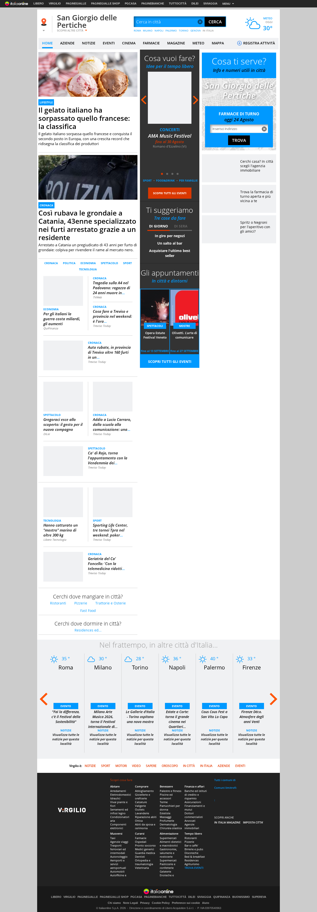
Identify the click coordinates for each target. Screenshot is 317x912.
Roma (65, 667)
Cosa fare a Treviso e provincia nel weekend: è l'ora (112, 316)
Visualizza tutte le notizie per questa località (65, 739)
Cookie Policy (161, 902)
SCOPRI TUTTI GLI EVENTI (169, 193)
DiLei (46, 434)
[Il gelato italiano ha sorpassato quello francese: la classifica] (87, 80)
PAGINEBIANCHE (152, 3)
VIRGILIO (55, 3)
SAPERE (151, 766)
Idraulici (115, 798)
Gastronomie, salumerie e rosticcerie (168, 852)
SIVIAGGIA (210, 3)
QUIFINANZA (221, 897)
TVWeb (97, 297)
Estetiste (165, 813)
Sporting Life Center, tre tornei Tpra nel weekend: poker (110, 530)
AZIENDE (67, 43)
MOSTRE (184, 326)
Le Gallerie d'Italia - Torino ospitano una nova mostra (140, 716)
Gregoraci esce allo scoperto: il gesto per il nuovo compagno (62, 424)
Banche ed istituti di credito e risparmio (196, 794)
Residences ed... (88, 630)
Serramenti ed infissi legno (119, 811)
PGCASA (130, 3)
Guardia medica (145, 853)
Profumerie (167, 820)
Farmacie (140, 838)
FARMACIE (151, 43)
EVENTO (65, 706)
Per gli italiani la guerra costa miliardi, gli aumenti (61, 318)
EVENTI (109, 43)
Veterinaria (142, 868)
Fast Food (88, 610)
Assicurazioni (193, 802)
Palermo (214, 667)
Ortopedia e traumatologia (144, 862)
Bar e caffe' (191, 845)
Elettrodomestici (120, 794)
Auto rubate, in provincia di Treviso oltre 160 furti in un (109, 352)
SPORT (127, 263)
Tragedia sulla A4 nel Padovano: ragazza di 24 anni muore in (111, 287)
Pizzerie (80, 603)
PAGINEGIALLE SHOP (105, 3)
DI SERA (180, 226)
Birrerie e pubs (194, 849)
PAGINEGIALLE (76, 3)
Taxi (112, 838)
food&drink (165, 180)
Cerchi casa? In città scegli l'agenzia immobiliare (256, 166)
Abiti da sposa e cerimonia (145, 826)
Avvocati (190, 820)
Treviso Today (102, 326)
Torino (140, 667)
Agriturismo (192, 864)
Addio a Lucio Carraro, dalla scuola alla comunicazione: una (112, 424)
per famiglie (188, 180)
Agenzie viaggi (119, 842)
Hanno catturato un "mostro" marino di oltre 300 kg (60, 530)
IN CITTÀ (189, 766)
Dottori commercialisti (194, 815)
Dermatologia (168, 824)
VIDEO (136, 766)
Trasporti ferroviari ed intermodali (118, 849)
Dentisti (140, 856)
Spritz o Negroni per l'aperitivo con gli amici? (255, 227)
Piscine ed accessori (166, 796)
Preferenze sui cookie (186, 902)
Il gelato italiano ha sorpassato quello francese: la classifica (84, 118)
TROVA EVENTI (194, 868)
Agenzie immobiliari (192, 826)
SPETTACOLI (155, 326)
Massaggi (165, 817)
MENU (226, 3)
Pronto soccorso (145, 845)
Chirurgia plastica (171, 828)
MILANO (148, 30)
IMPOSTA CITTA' (253, 822)
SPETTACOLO (109, 263)
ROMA (137, 30)
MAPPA (218, 43)
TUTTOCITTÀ (177, 3)
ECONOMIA (88, 263)
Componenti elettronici (118, 826)
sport (147, 180)
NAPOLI (159, 30)
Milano (103, 667)
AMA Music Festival (169, 135)
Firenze (251, 667)
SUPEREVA (259, 897)
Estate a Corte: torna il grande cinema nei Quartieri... (177, 719)
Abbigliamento (144, 791)
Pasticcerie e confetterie (167, 866)
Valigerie (140, 806)
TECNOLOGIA (88, 269)
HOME (47, 43)
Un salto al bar (169, 243)
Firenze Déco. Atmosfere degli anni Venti (251, 716)
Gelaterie (165, 871)
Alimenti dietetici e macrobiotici (170, 843)
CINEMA (128, 43)
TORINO (183, 30)
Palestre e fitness (170, 791)
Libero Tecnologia (54, 539)
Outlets (139, 809)
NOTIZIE (88, 43)
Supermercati (168, 838)
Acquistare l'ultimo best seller (169, 253)
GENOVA (195, 30)
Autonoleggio (119, 856)
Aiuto (205, 902)
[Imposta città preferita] (44, 22)
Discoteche (191, 853)
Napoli (177, 667)
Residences (192, 860)
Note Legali (130, 902)
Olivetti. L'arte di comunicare (184, 335)
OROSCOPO (170, 766)
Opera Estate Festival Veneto (155, 335)
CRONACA (46, 205)
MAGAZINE (176, 43)
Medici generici (144, 849)
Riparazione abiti (146, 817)
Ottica (139, 820)
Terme (164, 802)
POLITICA (69, 263)
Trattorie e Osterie (110, 603)
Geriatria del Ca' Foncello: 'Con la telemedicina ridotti (106, 563)
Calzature (141, 802)
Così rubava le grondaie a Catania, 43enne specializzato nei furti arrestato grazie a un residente (87, 225)
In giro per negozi (170, 235)
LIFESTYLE (46, 102)
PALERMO (171, 30)
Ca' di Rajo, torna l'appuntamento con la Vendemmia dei (107, 457)
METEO (198, 43)
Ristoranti (58, 603)
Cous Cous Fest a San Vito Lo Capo (214, 714)
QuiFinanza (50, 328)
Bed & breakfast (195, 856)
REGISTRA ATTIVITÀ (258, 43)
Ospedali (140, 842)
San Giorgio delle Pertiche (87, 21)
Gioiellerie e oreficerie (142, 796)
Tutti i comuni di (225, 780)
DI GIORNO (158, 226)
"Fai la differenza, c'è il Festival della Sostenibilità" (66, 716)
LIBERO (38, 3)
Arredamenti (118, 791)
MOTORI (121, 766)
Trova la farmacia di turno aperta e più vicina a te (256, 196)
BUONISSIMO (241, 897)
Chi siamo (114, 902)
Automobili (117, 871)
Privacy (145, 902)
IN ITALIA (208, 30)
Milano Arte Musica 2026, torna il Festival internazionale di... (103, 719)
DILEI (194, 3)
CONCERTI (170, 129)
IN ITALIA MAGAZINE (227, 822)
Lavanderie (142, 813)
